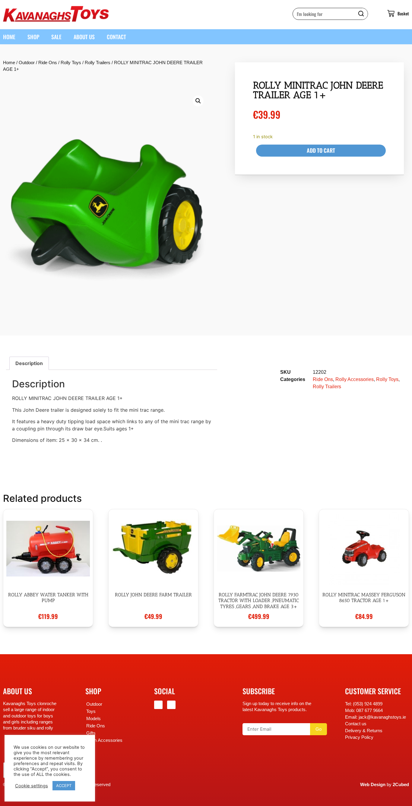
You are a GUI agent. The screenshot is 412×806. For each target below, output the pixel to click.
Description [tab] (29, 363)
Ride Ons (47, 62)
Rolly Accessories (354, 379)
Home (9, 37)
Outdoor (27, 62)
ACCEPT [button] (63, 785)
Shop (33, 37)
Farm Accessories (104, 740)
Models (93, 718)
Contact (116, 37)
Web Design (372, 784)
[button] (198, 100)
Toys (91, 711)
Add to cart (321, 150)
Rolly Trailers (97, 62)
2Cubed (401, 784)
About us (84, 37)
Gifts (91, 733)
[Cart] (391, 13)
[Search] (362, 14)
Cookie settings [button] (31, 786)
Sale (56, 37)
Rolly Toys (71, 62)
